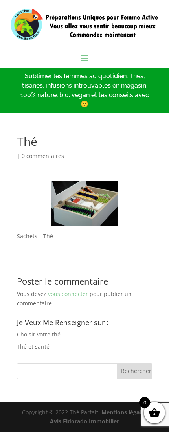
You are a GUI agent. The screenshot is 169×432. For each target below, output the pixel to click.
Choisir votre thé (39, 334)
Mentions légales (124, 412)
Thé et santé (33, 346)
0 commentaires (43, 156)
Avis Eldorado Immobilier (84, 421)
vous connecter (68, 294)
